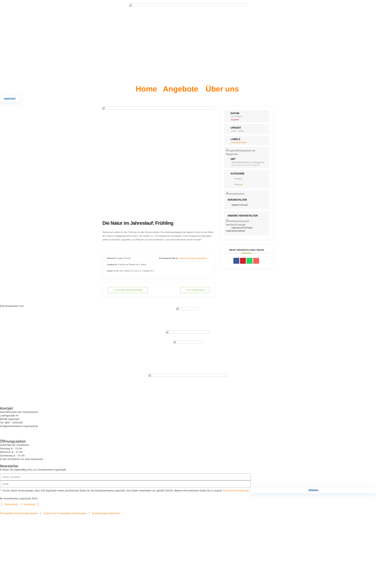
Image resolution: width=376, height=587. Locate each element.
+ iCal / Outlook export (195, 290)
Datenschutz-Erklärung (235, 490)
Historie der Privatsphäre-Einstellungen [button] (65, 513)
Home (146, 88)
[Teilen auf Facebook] (236, 261)
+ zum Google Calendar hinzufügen (128, 290)
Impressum (30, 504)
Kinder (237, 184)
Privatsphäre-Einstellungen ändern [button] (19, 513)
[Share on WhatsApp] (249, 261)
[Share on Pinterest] (243, 261)
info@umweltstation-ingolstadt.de (193, 258)
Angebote (180, 88)
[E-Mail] (256, 261)
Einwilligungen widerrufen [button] (106, 513)
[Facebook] (3, 431)
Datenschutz (11, 504)
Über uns (222, 88)
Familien (238, 179)
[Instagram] (11, 431)
